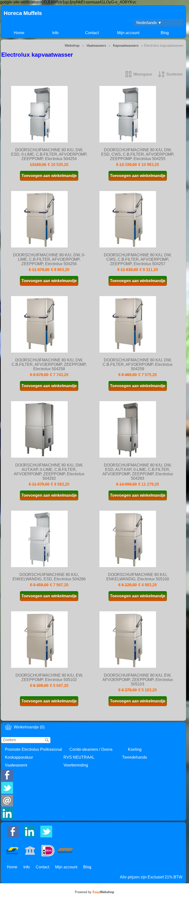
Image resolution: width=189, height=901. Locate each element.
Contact (92, 33)
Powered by (94, 892)
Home (19, 33)
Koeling (135, 749)
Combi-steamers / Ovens (90, 749)
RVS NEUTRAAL (78, 757)
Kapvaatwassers (126, 45)
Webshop (72, 45)
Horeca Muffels (23, 13)
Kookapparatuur (19, 757)
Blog (165, 33)
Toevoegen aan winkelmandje (49, 176)
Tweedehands (134, 757)
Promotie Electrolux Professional (33, 749)
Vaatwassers (16, 765)
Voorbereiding (75, 765)
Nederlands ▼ (149, 23)
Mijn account (128, 33)
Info (55, 33)
